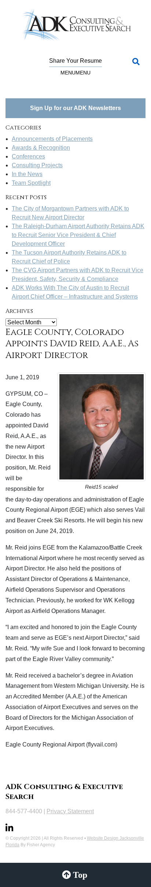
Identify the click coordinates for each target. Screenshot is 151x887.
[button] (75, 72)
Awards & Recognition (41, 148)
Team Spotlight (31, 183)
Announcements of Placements (52, 139)
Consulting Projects (37, 165)
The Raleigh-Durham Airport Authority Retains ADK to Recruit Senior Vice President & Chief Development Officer (78, 235)
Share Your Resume (75, 61)
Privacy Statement (70, 811)
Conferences (28, 156)
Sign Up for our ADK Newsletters (75, 108)
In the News (27, 174)
